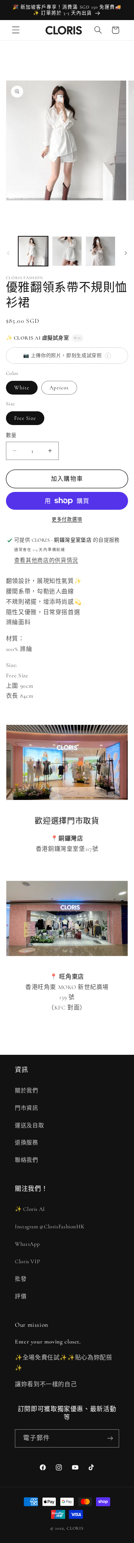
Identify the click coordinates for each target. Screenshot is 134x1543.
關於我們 (26, 1090)
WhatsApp (27, 1244)
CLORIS (75, 1528)
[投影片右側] (126, 253)
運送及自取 (29, 1125)
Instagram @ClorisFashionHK (49, 1226)
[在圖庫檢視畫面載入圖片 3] (67, 251)
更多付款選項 (67, 519)
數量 (11, 435)
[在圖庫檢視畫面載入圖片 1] (33, 251)
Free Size (25, 418)
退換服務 (26, 1142)
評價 (20, 1296)
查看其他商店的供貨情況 (46, 560)
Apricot (59, 387)
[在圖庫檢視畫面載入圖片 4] (100, 251)
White (21, 387)
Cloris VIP (27, 1261)
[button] (15, 30)
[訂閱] (110, 1438)
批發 (20, 1278)
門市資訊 (26, 1108)
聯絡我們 (26, 1160)
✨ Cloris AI (30, 1209)
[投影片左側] (8, 253)
